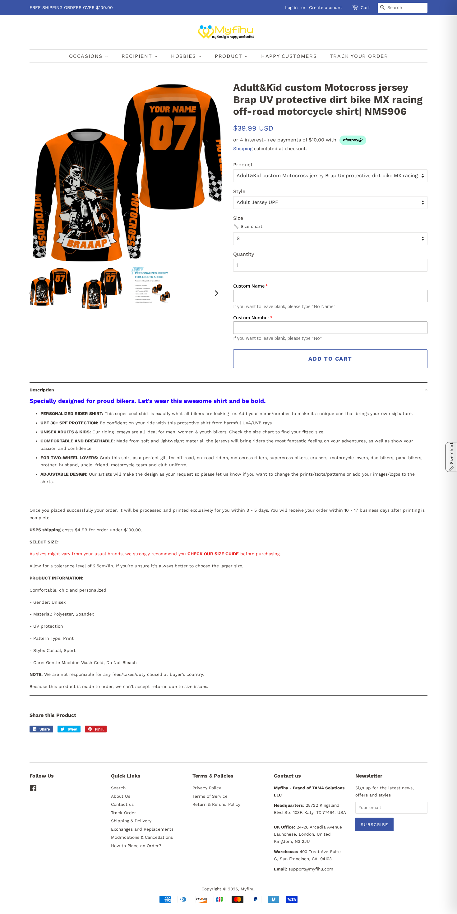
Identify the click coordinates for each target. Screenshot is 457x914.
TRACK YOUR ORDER (359, 56)
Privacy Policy (206, 787)
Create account (325, 7)
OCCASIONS (87, 56)
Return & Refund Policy (216, 804)
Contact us (122, 804)
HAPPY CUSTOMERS (289, 56)
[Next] (216, 293)
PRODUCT (229, 56)
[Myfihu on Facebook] (33, 789)
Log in (291, 7)
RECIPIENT (138, 56)
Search (118, 787)
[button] (247, 226)
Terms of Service (210, 796)
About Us (120, 796)
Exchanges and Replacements (142, 829)
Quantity (243, 254)
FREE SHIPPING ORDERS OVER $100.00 (71, 7)
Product (243, 165)
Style (239, 191)
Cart (365, 7)
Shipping (242, 148)
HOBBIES (184, 56)
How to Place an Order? (136, 845)
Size (238, 218)
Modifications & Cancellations (142, 837)
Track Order (123, 812)
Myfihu (247, 888)
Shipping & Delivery (131, 820)
